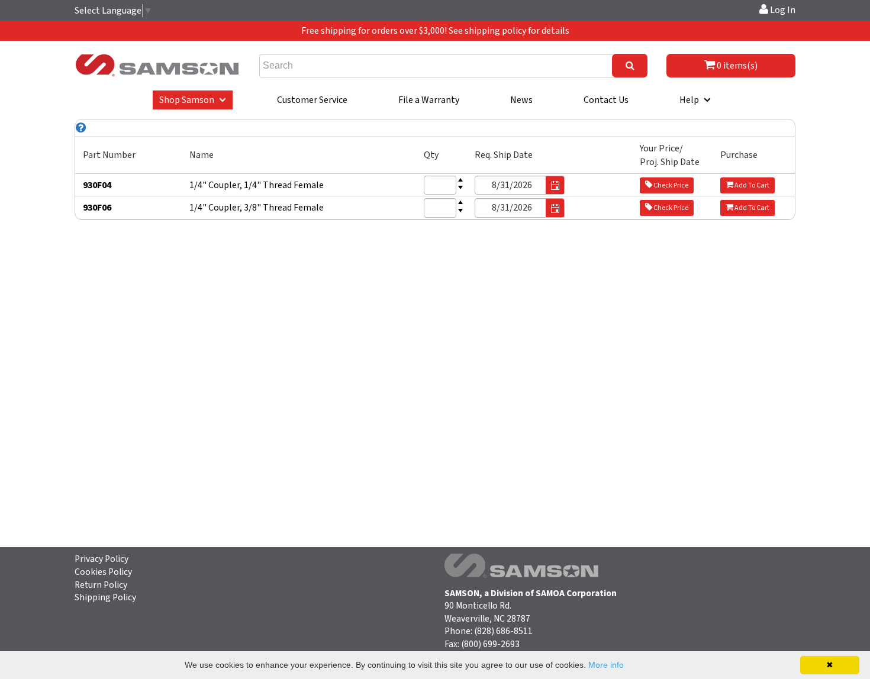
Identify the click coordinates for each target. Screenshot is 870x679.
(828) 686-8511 (503, 631)
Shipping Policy (105, 597)
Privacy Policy (101, 558)
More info (606, 665)
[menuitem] (193, 100)
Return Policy (101, 584)
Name (201, 154)
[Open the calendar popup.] (555, 185)
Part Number (109, 154)
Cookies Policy (103, 571)
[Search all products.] (629, 65)
